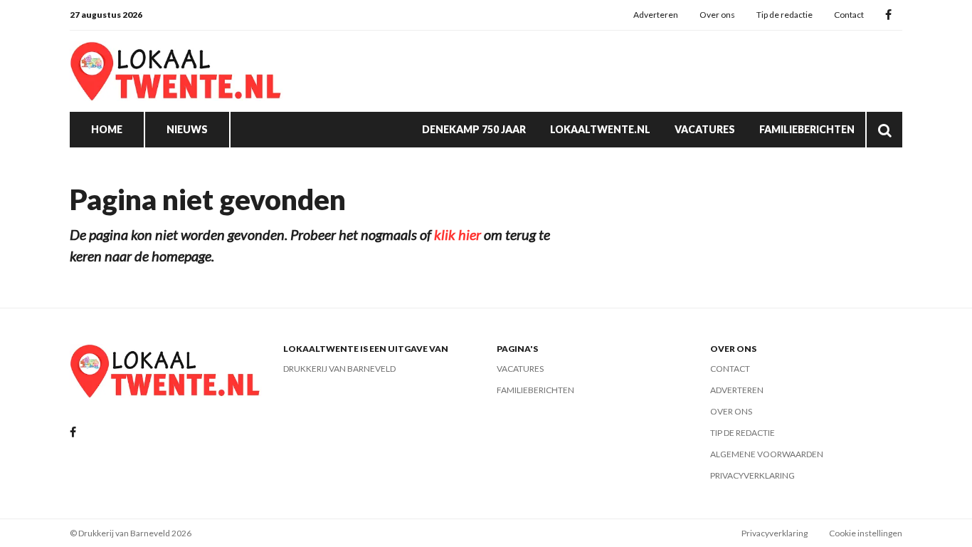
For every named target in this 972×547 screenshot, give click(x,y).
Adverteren (655, 14)
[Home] (176, 71)
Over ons (717, 14)
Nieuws (187, 129)
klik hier (457, 234)
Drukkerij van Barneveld (339, 368)
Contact (849, 14)
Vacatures (705, 129)
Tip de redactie (784, 14)
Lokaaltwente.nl (600, 129)
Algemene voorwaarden (766, 454)
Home (106, 129)
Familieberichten (807, 129)
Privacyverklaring (752, 475)
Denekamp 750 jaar (474, 129)
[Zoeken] (884, 129)
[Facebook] (888, 15)
